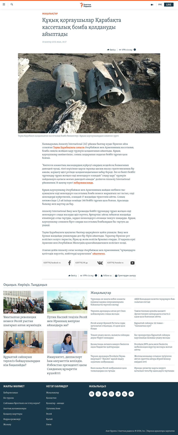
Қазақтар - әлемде (55, 403)
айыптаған (98, 254)
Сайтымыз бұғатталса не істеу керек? (21, 403)
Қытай (49, 419)
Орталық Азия (53, 409)
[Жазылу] (131, 394)
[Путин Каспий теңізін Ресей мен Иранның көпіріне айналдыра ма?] (67, 302)
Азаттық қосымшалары (14, 409)
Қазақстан (51, 398)
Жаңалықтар (52, 393)
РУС (160, 5)
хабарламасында (83, 183)
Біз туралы (8, 398)
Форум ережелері (12, 419)
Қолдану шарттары (12, 414)
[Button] (111, 50)
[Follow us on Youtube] (104, 394)
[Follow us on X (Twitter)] (98, 394)
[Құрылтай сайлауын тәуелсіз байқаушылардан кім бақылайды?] (23, 342)
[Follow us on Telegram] (118, 394)
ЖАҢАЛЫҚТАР (50, 14)
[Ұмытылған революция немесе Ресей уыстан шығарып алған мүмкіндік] (23, 302)
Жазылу (7, 424)
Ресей (49, 414)
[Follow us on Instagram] (111, 394)
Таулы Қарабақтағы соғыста (69, 147)
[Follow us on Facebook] (91, 394)
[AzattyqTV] (152, 5)
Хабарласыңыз (10, 393)
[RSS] (124, 394)
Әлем (48, 424)
